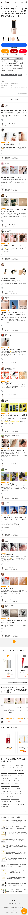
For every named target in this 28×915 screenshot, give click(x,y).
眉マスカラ (16, 780)
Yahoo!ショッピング (23, 51)
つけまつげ (16, 778)
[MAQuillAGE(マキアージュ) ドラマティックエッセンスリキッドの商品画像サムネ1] (3, 39)
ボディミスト (23, 804)
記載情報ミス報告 (23, 93)
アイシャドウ (4, 775)
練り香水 (3, 806)
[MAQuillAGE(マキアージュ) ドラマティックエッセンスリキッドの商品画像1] (14, 27)
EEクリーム (15, 770)
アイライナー (21, 773)
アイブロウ (19, 775)
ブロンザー (16, 767)
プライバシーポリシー (19, 907)
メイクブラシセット (5, 799)
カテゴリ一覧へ (23, 811)
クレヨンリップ (4, 793)
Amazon (5, 51)
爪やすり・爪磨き (13, 791)
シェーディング (10, 767)
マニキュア (12, 783)
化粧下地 (3, 765)
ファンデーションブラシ (6, 801)
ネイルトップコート (5, 786)
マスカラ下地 (4, 773)
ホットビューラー (5, 778)
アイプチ (12, 778)
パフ (8, 796)
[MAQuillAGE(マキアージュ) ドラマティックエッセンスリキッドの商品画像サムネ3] (13, 39)
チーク (7, 765)
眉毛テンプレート (5, 783)
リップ (19, 791)
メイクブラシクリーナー (6, 804)
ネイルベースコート (15, 786)
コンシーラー (12, 765)
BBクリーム (22, 767)
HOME (14, 900)
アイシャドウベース (12, 775)
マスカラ (21, 770)
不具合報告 (14, 910)
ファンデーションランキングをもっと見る (17, 682)
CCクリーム (3, 770)
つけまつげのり (4, 780)
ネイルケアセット (5, 791)
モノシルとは (17, 903)
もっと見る (14, 90)
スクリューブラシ (16, 801)
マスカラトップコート (12, 773)
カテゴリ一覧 (10, 903)
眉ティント (11, 780)
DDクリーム (9, 770)
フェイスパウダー (20, 765)
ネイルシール (18, 783)
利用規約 (12, 907)
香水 (7, 806)
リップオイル (11, 793)
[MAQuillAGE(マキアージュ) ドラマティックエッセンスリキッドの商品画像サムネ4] (18, 39)
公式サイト (14, 45)
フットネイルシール (5, 788)
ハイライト (3, 767)
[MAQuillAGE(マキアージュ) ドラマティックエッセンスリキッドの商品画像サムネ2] (8, 39)
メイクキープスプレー (14, 796)
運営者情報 (6, 907)
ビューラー (3, 796)
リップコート (18, 793)
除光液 (18, 788)
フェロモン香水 (16, 804)
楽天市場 (14, 51)
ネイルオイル (13, 788)
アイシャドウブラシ (15, 799)
